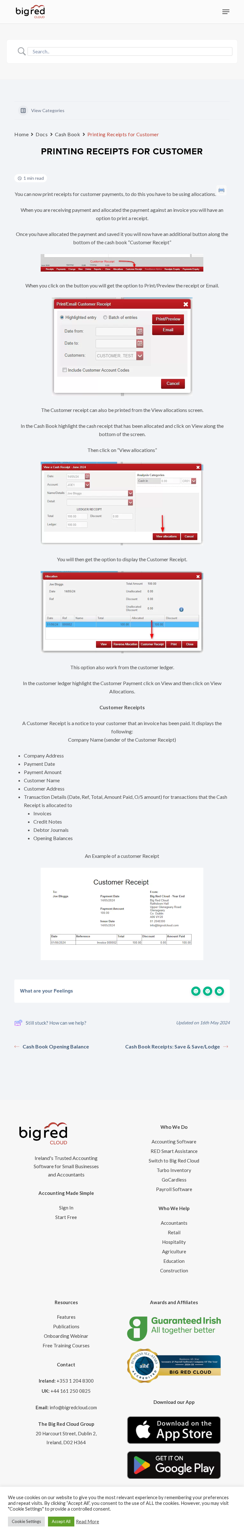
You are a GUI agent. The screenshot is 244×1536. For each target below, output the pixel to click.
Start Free (66, 1217)
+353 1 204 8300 (75, 1381)
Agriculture (174, 1251)
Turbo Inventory (174, 1170)
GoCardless (174, 1179)
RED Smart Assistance (174, 1151)
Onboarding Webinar (66, 1336)
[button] (225, 12)
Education (174, 1261)
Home (21, 134)
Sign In (66, 1207)
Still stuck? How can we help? (56, 1023)
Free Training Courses (66, 1345)
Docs (42, 134)
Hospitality (174, 1242)
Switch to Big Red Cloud (174, 1160)
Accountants (174, 1223)
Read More (87, 1521)
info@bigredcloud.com (73, 1407)
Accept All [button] (61, 1521)
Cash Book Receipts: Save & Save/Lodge (172, 1046)
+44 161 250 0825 (71, 1391)
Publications (66, 1326)
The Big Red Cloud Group (66, 1424)
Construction (174, 1270)
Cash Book (67, 134)
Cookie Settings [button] (26, 1521)
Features (66, 1317)
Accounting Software (174, 1141)
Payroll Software (174, 1189)
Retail (174, 1232)
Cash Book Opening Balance (56, 1046)
